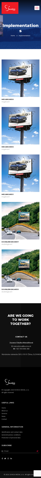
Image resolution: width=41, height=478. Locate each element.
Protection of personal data (11, 438)
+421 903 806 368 (22, 349)
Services (4, 413)
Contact (4, 419)
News (3, 416)
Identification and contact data (12, 432)
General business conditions (11, 435)
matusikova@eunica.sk (22, 346)
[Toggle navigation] (36, 8)
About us (5, 411)
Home (13, 36)
